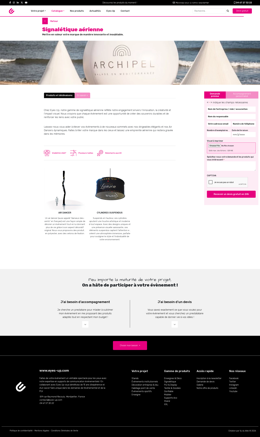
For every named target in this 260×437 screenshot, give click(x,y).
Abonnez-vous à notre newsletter (192, 2)
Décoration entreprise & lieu (145, 385)
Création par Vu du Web (238, 431)
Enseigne (136, 394)
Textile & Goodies (172, 388)
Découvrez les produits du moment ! (120, 2)
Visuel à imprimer (215, 141)
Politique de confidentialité (21, 431)
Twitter (232, 381)
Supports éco (170, 398)
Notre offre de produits (207, 388)
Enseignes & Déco (173, 378)
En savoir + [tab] (82, 95)
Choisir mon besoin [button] (129, 345)
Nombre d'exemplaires (217, 130)
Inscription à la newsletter (209, 378)
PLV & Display (170, 385)
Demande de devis (205, 381)
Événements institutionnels (145, 381)
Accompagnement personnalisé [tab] (242, 94)
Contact (125, 11)
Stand (167, 401)
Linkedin (233, 388)
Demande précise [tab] (215, 94)
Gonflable (168, 391)
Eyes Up (110, 11)
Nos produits (77, 11)
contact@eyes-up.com (50, 400)
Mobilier (167, 394)
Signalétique (170, 381)
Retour (54, 21)
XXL (166, 404)
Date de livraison (240, 130)
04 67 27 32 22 (243, 2)
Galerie (200, 385)
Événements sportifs (142, 391)
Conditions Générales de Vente (64, 431)
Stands (135, 378)
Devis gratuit (242, 10)
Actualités (95, 11)
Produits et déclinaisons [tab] (59, 95)
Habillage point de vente (143, 388)
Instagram (234, 385)
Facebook (234, 378)
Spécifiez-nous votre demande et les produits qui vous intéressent (230, 158)
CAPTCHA (211, 175)
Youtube (233, 391)
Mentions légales (42, 431)
